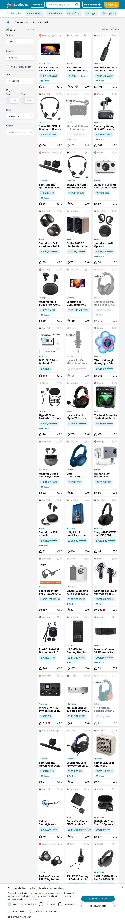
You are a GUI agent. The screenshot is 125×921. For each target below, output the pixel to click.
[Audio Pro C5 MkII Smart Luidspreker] (106, 178)
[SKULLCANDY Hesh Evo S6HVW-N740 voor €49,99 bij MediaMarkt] (106, 869)
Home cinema (55, 13)
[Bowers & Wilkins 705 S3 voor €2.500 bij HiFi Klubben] (78, 584)
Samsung (70, 298)
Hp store (70, 64)
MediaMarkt (99, 817)
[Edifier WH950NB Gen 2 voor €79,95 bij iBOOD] (106, 295)
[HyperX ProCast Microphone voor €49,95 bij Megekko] (78, 352)
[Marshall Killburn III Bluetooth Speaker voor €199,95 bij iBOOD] (78, 119)
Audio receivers (34, 13)
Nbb (68, 872)
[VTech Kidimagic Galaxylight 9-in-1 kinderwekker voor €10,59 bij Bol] (106, 352)
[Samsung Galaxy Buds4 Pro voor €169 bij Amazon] (106, 119)
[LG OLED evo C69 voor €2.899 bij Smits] (51, 61)
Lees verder (33, 899)
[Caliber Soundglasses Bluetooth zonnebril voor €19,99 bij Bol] (51, 813)
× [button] (121, 887)
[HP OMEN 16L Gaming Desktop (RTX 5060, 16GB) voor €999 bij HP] (78, 61)
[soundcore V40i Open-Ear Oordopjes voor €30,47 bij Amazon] (106, 236)
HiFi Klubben (72, 587)
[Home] (7, 22)
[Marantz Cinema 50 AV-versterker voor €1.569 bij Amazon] (106, 642)
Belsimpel (43, 298)
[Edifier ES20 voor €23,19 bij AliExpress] (106, 756)
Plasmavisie (43, 181)
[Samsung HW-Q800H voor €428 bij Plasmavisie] (51, 756)
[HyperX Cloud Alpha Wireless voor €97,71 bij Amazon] (78, 408)
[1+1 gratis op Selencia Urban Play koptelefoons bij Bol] (106, 699)
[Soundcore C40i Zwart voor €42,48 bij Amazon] (51, 236)
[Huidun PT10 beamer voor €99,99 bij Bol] (106, 467)
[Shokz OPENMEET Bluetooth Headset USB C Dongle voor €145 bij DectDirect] (51, 119)
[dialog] (62, 902)
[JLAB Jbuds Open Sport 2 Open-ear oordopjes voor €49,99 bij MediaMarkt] (106, 813)
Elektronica (15, 13)
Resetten (30, 29)
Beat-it (69, 817)
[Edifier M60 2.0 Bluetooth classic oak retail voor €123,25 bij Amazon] (78, 236)
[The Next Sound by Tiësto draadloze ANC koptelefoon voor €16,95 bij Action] (106, 408)
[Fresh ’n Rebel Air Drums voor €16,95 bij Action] (51, 642)
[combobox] (20, 132)
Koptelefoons (73, 13)
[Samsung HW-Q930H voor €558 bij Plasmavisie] (51, 178)
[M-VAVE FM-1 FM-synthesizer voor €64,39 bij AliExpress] (51, 699)
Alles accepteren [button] (98, 898)
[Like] (40, 86)
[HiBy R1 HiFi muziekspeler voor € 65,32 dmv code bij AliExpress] (78, 525)
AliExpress (43, 356)
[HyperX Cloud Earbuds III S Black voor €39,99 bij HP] (51, 408)
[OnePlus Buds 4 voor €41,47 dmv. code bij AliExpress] (51, 467)
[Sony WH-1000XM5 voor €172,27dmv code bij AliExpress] (106, 525)
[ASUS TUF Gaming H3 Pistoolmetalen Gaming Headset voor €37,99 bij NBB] (78, 869)
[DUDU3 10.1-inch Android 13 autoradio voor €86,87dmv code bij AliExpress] (51, 352)
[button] (43, 917)
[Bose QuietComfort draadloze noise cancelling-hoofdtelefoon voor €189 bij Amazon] (78, 467)
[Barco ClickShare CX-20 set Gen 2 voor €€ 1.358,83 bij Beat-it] (78, 813)
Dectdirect (43, 122)
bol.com (97, 181)
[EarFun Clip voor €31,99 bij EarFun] (51, 869)
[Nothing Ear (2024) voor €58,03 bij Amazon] (106, 584)
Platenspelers (109, 13)
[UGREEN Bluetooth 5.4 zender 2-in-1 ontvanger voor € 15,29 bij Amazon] (106, 61)
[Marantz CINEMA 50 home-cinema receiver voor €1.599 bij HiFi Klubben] (78, 699)
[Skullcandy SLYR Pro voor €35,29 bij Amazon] (78, 756)
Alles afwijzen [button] (98, 906)
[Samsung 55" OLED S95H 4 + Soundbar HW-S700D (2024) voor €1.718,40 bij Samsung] (78, 295)
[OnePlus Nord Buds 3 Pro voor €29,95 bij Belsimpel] (51, 295)
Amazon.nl (98, 64)
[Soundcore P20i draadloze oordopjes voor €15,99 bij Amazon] (51, 525)
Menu (36, 4)
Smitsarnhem (44, 64)
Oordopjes (91, 13)
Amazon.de (98, 587)
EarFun (42, 872)
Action (96, 411)
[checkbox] (7, 66)
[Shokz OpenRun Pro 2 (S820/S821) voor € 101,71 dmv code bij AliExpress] (51, 584)
